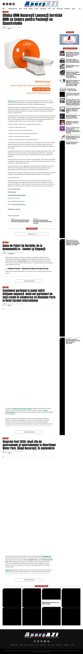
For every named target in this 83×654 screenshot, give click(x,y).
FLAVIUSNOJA (11, 253)
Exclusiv (36, 8)
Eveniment (31, 8)
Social (49, 8)
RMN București (12, 101)
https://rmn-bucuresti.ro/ (18, 204)
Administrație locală (12, 8)
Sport (53, 8)
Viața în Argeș (67, 8)
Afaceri (20, 8)
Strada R (16, 195)
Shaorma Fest (8, 570)
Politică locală (43, 8)
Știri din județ (60, 8)
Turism (73, 8)
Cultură (25, 8)
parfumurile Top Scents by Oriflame (22, 408)
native (9, 28)
